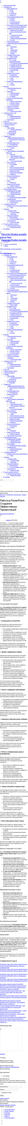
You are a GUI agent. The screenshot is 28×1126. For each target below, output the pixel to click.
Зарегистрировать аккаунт (8, 1105)
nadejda (2, 1054)
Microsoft (3, 495)
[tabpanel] (14, 740)
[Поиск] (1, 251)
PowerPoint (9, 495)
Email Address (4, 1087)
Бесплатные (17, 495)
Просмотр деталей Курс (7, 514)
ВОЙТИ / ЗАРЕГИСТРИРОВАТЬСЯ (9, 1067)
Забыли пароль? (4, 1098)
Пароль (2, 1089)
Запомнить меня (6, 1092)
